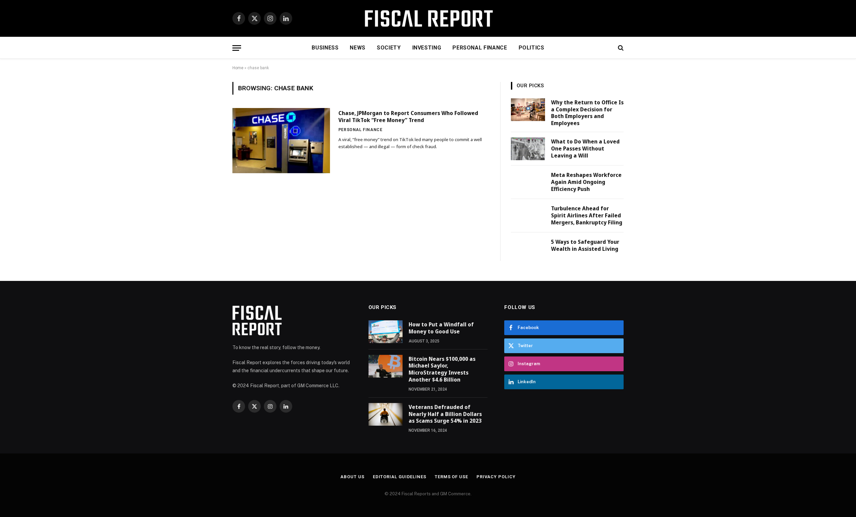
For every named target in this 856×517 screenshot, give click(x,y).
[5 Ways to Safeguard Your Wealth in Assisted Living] (528, 249)
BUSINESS (325, 47)
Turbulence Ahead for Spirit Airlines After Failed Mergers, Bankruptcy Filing (586, 215)
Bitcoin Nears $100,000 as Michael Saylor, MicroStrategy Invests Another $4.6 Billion (442, 369)
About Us (352, 476)
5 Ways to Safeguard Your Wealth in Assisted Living (585, 245)
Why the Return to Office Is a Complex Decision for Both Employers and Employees (587, 113)
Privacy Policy (496, 476)
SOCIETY (389, 47)
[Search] (620, 48)
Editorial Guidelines (399, 476)
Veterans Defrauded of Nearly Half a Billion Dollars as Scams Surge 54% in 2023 (445, 414)
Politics (531, 47)
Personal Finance (360, 129)
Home (237, 68)
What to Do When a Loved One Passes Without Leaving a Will (585, 148)
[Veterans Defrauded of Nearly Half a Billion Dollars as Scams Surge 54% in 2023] (385, 414)
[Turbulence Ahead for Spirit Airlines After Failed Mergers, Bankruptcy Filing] (528, 215)
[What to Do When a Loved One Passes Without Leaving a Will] (528, 148)
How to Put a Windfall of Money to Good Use (441, 328)
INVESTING (426, 47)
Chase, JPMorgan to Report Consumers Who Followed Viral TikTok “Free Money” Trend (408, 117)
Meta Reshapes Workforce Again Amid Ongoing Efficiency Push (586, 182)
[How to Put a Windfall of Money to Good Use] (385, 331)
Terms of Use (451, 476)
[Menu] (236, 48)
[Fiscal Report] (428, 18)
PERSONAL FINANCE (479, 47)
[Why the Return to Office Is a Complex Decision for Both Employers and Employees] (528, 109)
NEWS (357, 47)
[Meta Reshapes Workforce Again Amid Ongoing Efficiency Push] (528, 182)
